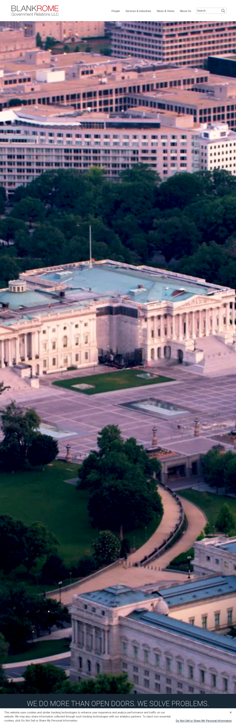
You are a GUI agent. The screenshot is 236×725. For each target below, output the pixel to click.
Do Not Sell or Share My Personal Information (204, 720)
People (115, 11)
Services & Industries (138, 11)
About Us (185, 11)
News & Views (165, 11)
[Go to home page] (35, 10)
